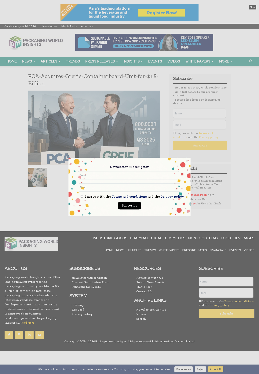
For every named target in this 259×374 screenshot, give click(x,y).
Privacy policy (172, 197)
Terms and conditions (129, 197)
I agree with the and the (134, 197)
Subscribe (129, 205)
